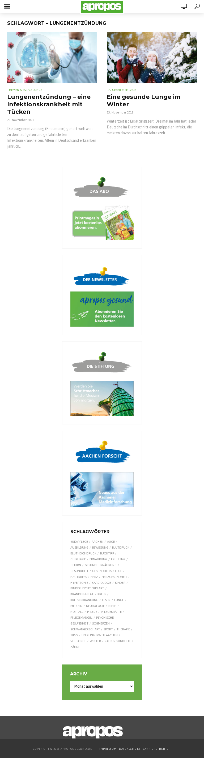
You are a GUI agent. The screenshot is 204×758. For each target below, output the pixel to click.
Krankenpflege (82, 594)
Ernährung (98, 559)
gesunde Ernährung (101, 565)
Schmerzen (101, 623)
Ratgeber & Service (121, 90)
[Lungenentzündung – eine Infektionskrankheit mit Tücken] (52, 57)
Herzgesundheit (114, 577)
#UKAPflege (79, 542)
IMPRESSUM (108, 748)
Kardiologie (101, 583)
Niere (112, 606)
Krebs (101, 594)
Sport (108, 629)
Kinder (120, 583)
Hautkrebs (78, 577)
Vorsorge (78, 641)
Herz (94, 577)
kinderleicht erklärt (87, 588)
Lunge (119, 600)
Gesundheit (79, 571)
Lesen (106, 600)
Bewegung (100, 547)
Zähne (75, 647)
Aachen (97, 542)
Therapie (123, 629)
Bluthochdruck (83, 553)
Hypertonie (79, 583)
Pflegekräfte (111, 612)
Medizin (76, 606)
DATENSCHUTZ (130, 748)
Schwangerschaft (85, 629)
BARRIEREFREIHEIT (157, 748)
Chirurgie (78, 559)
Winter (95, 641)
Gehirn (75, 565)
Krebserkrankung (84, 600)
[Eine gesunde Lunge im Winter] (152, 57)
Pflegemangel (81, 617)
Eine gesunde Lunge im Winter (144, 100)
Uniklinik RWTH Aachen (100, 635)
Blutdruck (120, 547)
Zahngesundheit (118, 641)
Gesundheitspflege (107, 571)
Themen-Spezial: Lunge (24, 90)
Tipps (74, 635)
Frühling (118, 559)
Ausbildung (79, 547)
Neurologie (95, 606)
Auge (111, 542)
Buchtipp (107, 553)
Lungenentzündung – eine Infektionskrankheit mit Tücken (49, 104)
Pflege (92, 612)
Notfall (76, 612)
